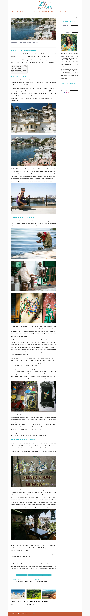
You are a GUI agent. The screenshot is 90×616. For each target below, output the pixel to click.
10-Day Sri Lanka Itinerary (49, 601)
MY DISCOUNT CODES (68, 22)
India (55, 46)
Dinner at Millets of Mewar (18, 72)
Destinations (31, 11)
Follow (62, 93)
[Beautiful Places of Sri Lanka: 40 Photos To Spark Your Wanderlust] (34, 594)
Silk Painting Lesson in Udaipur (19, 70)
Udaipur (42, 575)
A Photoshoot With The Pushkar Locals (24, 581)
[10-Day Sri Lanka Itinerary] (49, 594)
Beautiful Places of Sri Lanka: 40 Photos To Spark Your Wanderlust (34, 602)
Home (12, 11)
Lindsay (14, 46)
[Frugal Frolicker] (45, 5)
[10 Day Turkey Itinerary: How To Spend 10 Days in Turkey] (18, 594)
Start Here (20, 11)
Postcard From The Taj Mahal (41, 581)
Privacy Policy (33, 613)
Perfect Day (30, 575)
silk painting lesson (36, 575)
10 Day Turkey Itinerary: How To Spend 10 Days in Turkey (18, 602)
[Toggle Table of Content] (24, 66)
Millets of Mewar (15, 490)
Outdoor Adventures (46, 11)
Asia (51, 46)
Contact (67, 11)
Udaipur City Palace (16, 68)
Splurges (59, 11)
